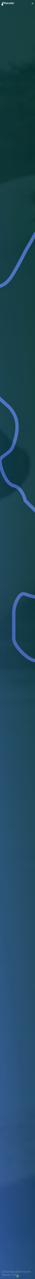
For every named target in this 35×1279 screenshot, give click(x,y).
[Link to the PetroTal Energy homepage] (7, 3)
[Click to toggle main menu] (32, 3)
